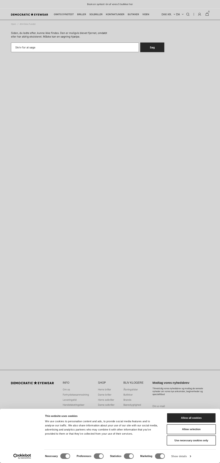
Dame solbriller (106, 404)
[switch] (99, 456)
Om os (66, 389)
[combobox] (75, 47)
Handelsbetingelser (73, 404)
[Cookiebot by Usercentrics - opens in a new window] (22, 456)
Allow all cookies (191, 417)
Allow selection (191, 429)
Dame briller (104, 394)
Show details (179, 456)
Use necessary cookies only (191, 440)
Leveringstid (70, 399)
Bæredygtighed (132, 404)
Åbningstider (130, 389)
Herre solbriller (106, 399)
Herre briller (104, 389)
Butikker (128, 394)
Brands (127, 399)
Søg (152, 47)
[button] (188, 14)
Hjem (13, 24)
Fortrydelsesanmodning (76, 394)
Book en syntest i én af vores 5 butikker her (110, 4)
